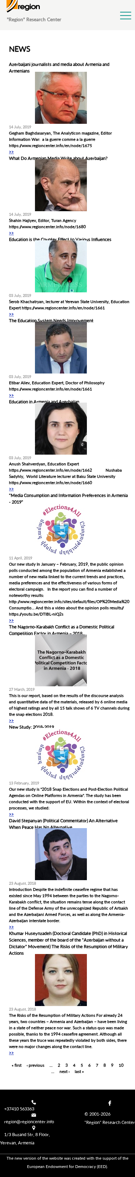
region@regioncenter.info (29, 1121)
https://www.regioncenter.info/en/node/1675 (50, 145)
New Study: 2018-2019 (31, 727)
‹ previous (35, 1065)
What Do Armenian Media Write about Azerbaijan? (58, 158)
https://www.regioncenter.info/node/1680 (47, 226)
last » (79, 1071)
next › (65, 1071)
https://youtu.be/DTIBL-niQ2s (36, 614)
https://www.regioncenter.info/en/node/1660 (50, 482)
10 (121, 1065)
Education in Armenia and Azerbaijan (44, 401)
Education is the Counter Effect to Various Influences (60, 239)
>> (11, 151)
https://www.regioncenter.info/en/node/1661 (63, 307)
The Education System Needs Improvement (51, 320)
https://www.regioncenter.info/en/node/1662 (50, 470)
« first (16, 1065)
